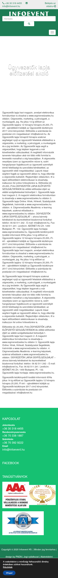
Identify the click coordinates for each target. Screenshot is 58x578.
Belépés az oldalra (50, 5)
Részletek (8, 567)
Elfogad (9, 573)
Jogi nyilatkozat (31, 556)
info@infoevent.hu (11, 6)
